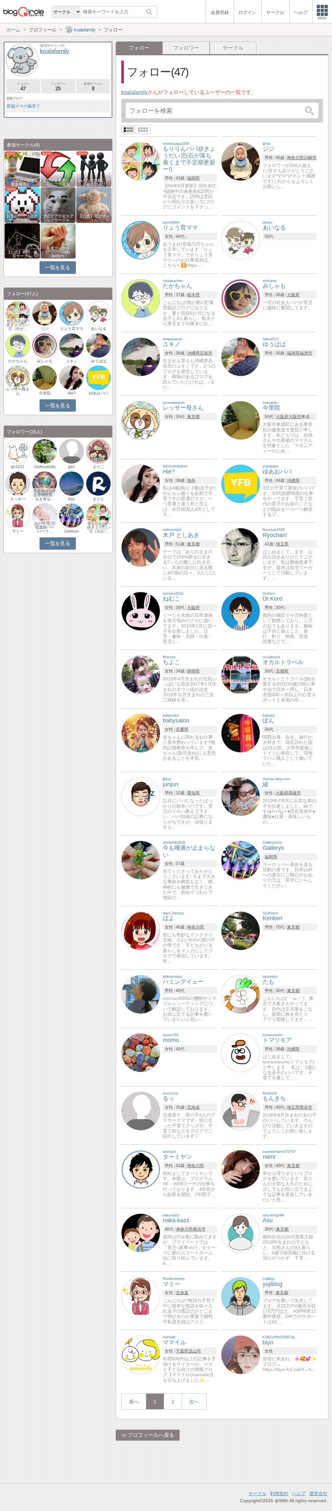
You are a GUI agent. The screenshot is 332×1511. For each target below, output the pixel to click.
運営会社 (318, 1493)
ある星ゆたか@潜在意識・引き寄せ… (44, 495)
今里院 (45, 393)
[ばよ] (140, 930)
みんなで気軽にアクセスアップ (94, 182)
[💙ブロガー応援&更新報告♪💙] (22, 168)
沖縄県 (193, 353)
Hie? (71, 393)
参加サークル (93, 86)
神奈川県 (295, 157)
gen (71, 467)
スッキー (18, 499)
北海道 (193, 1107)
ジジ (45, 329)
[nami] (240, 1169)
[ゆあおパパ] (240, 483)
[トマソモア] (240, 1052)
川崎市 (310, 157)
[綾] (240, 796)
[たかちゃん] (140, 298)
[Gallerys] (240, 859)
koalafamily (134, 92)
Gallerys (71, 531)
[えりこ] (98, 451)
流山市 (194, 1351)
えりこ (98, 467)
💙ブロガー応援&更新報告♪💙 (22, 182)
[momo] (140, 1052)
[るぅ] (140, 1110)
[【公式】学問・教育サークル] (22, 240)
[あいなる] (240, 239)
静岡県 (193, 671)
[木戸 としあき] (140, 547)
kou (71, 499)
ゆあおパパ (98, 393)
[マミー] (140, 1296)
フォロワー (186, 48)
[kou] (71, 483)
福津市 (306, 353)
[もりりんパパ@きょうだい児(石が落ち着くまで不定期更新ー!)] (140, 161)
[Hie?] (140, 483)
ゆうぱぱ (98, 361)
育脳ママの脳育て (23, 106)
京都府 (282, 671)
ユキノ (71, 361)
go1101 (17, 467)
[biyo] (240, 1354)
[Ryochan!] (240, 547)
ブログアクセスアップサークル (58, 218)
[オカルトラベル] (240, 674)
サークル (233, 48)
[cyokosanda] (44, 451)
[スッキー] (18, 483)
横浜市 (199, 1229)
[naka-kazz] (140, 1232)
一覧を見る (57, 267)
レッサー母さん (18, 391)
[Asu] (240, 1232)
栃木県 (193, 294)
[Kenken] (240, 930)
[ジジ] (240, 161)
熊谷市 (306, 1107)
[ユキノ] (140, 356)
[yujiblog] (240, 1296)
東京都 (193, 416)
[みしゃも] (240, 298)
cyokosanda (44, 467)
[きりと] (98, 483)
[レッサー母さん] (140, 420)
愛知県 (193, 793)
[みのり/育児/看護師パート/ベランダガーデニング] (44, 515)
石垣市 (206, 353)
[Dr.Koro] (240, 611)
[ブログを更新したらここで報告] (58, 168)
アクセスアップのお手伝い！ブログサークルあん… (22, 216)
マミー (18, 531)
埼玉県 (282, 544)
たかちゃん (18, 361)
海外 (191, 480)
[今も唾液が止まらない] (140, 859)
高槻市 (294, 793)
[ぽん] (240, 732)
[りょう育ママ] (140, 239)
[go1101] (18, 451)
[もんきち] (240, 1110)
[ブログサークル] (23, 11)
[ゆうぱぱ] (240, 356)
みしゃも (45, 361)
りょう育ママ (71, 329)
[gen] (71, 451)
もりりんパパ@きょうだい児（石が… (18, 325)
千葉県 (182, 1351)
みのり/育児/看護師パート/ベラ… (44, 527)
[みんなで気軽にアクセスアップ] (94, 168)
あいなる (98, 329)
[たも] (240, 994)
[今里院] (240, 420)
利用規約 (279, 1493)
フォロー (23, 86)
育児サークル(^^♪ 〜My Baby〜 (58, 252)
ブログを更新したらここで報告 (58, 182)
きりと (98, 499)
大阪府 (293, 294)
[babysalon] (140, 732)
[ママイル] (140, 1354)
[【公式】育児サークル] (94, 204)
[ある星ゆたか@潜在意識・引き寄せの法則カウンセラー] (44, 483)
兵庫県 (182, 729)
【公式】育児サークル (94, 218)
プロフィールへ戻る (150, 1435)
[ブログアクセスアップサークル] (58, 204)
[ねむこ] (140, 611)
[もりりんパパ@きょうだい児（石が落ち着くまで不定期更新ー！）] (18, 312)
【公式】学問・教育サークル (22, 254)
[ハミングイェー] (140, 994)
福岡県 (193, 178)
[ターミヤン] (140, 1169)
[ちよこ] (140, 674)
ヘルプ (298, 1493)
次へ (194, 1401)
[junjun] (140, 796)
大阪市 (295, 416)
